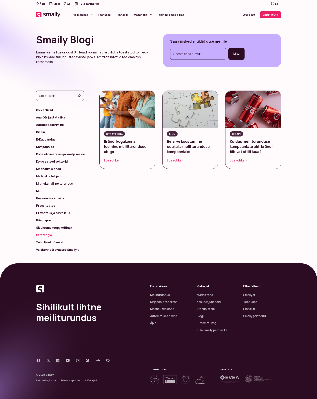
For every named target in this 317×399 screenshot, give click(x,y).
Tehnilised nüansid (49, 242)
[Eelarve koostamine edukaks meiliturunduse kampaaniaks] (190, 109)
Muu (39, 191)
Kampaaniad (45, 147)
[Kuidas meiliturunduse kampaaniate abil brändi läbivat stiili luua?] (253, 109)
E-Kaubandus (45, 139)
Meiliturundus (160, 295)
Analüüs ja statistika (50, 117)
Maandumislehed (48, 169)
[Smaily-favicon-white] (88, 288)
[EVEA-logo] (229, 378)
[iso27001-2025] (169, 379)
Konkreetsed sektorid (52, 161)
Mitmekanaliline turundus (54, 183)
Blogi (200, 316)
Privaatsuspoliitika (71, 380)
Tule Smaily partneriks (212, 330)
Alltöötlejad (90, 380)
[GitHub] (108, 360)
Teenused (250, 302)
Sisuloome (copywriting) (54, 228)
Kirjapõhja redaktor (163, 302)
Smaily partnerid (254, 316)
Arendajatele (206, 309)
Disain (40, 132)
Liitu (236, 54)
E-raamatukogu (207, 323)
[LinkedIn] (57, 360)
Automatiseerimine (50, 125)
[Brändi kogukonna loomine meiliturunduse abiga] (127, 109)
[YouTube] (68, 360)
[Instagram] (77, 360)
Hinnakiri (249, 309)
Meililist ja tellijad (48, 176)
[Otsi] (79, 95)
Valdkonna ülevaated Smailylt (57, 250)
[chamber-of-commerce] (258, 378)
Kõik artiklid (44, 110)
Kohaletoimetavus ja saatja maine (60, 154)
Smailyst (249, 295)
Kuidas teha (205, 295)
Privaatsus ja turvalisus (53, 213)
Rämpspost (44, 220)
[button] (277, 3)
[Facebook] (38, 360)
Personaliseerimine (50, 198)
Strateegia (44, 235)
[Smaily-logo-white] (48, 14)
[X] (48, 360)
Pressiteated (45, 206)
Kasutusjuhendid (209, 302)
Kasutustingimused (46, 380)
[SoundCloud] (98, 360)
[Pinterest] (87, 360)
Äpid (153, 323)
